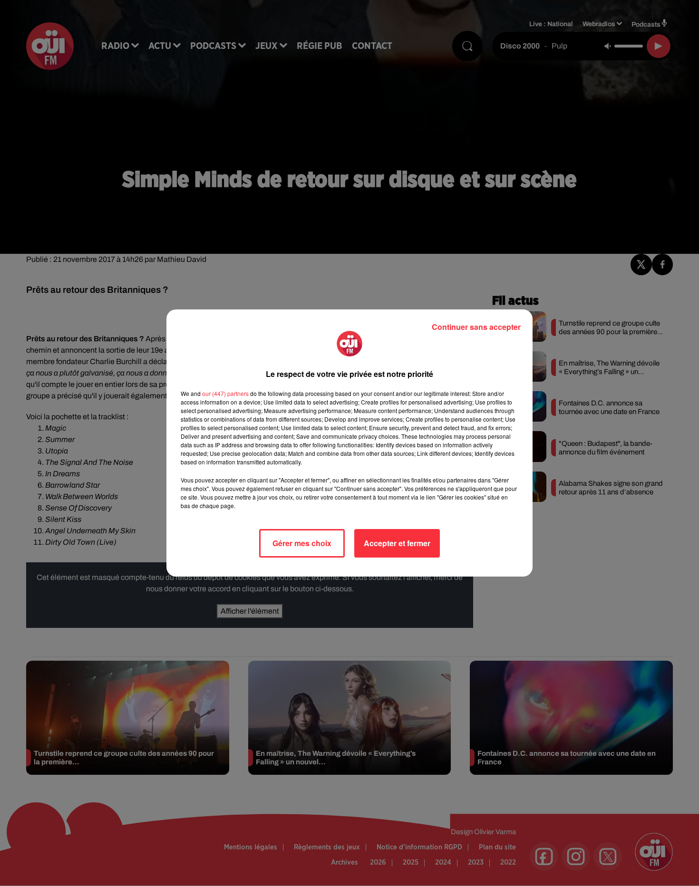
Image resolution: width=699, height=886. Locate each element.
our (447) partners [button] (225, 393)
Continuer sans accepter (476, 326)
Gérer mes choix (301, 543)
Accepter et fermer (397, 543)
